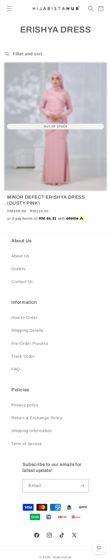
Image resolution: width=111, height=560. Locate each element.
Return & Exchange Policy (36, 418)
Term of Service (26, 443)
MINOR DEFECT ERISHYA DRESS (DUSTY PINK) (46, 200)
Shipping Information (31, 430)
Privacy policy (24, 405)
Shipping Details (27, 330)
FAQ (15, 369)
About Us (20, 256)
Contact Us (22, 281)
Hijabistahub (62, 557)
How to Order (24, 317)
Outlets (18, 268)
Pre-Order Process (29, 343)
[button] (9, 8)
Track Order (23, 356)
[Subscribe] (82, 485)
